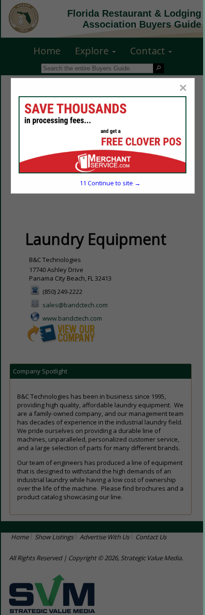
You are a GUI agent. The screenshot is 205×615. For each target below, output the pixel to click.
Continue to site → (110, 183)
